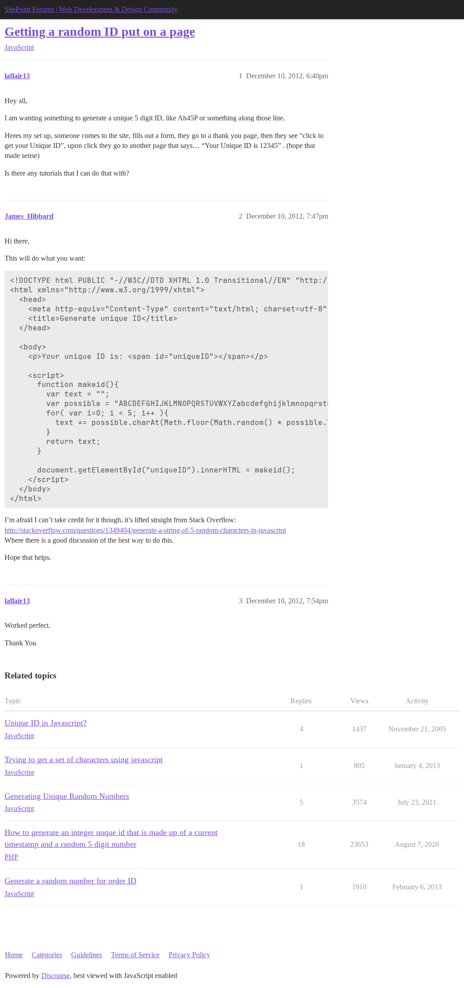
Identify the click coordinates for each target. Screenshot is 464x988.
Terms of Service (135, 955)
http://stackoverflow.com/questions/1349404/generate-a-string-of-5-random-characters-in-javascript (145, 530)
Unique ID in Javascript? (46, 722)
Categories (47, 955)
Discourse (55, 975)
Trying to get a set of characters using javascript (84, 759)
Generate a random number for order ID (70, 880)
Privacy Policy (189, 955)
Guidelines (86, 955)
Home (14, 955)
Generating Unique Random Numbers (67, 796)
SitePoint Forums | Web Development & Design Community (91, 9)
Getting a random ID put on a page (100, 31)
